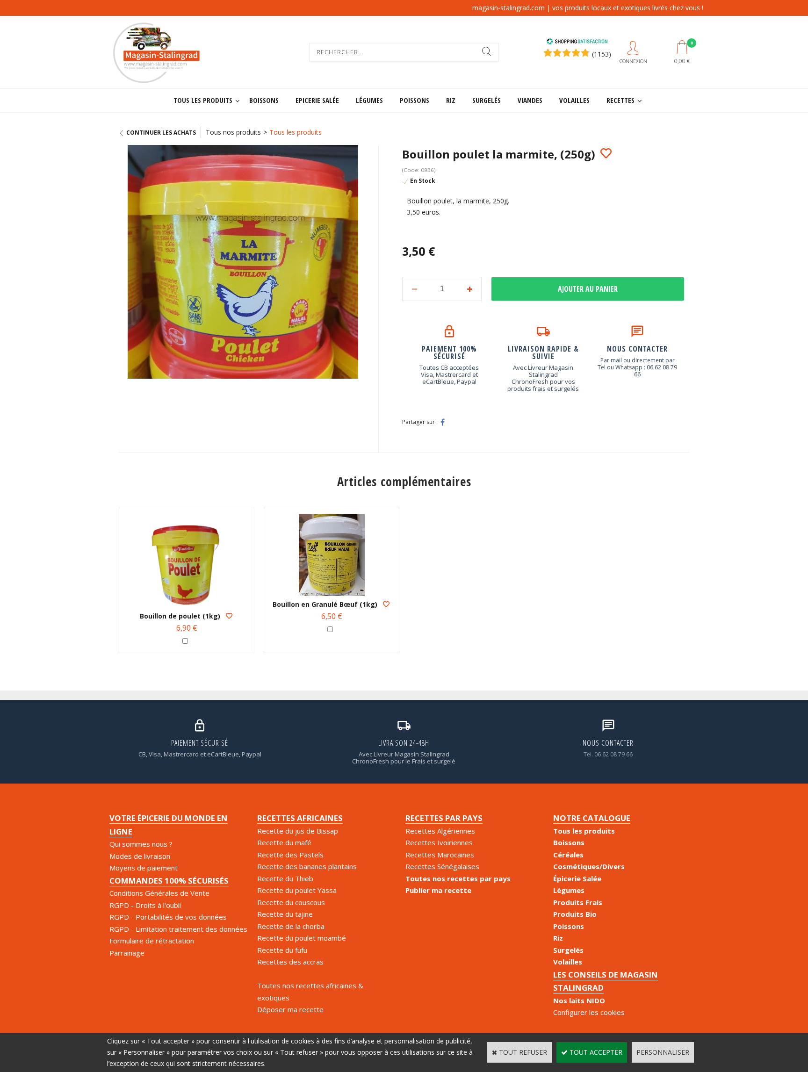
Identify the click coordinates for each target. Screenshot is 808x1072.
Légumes (369, 100)
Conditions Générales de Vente (159, 893)
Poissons (414, 100)
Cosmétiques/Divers (589, 866)
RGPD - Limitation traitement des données (178, 929)
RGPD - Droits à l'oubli (145, 905)
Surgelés (486, 100)
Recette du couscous (291, 902)
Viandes (530, 100)
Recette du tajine (285, 914)
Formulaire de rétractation (151, 940)
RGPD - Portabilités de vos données (168, 916)
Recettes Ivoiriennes (439, 842)
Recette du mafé (284, 842)
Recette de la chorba (291, 926)
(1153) (601, 54)
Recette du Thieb (285, 878)
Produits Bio (575, 914)
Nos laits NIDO (579, 1000)
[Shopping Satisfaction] (577, 42)
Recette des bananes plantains (307, 866)
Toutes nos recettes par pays (458, 878)
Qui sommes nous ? (141, 844)
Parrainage (126, 952)
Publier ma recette (438, 890)
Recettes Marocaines (439, 854)
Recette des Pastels (290, 854)
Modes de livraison (139, 856)
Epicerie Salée (317, 100)
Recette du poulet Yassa (297, 890)
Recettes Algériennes (440, 830)
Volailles (574, 100)
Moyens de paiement (143, 867)
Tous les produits (202, 100)
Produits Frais (577, 902)
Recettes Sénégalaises (442, 866)
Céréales (568, 854)
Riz (450, 100)
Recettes (620, 100)
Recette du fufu (282, 950)
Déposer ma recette (290, 1009)
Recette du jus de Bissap (297, 830)
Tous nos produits (233, 132)
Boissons (264, 100)
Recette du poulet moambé (301, 937)
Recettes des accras (290, 961)
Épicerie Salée (577, 878)
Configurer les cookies (589, 1012)
